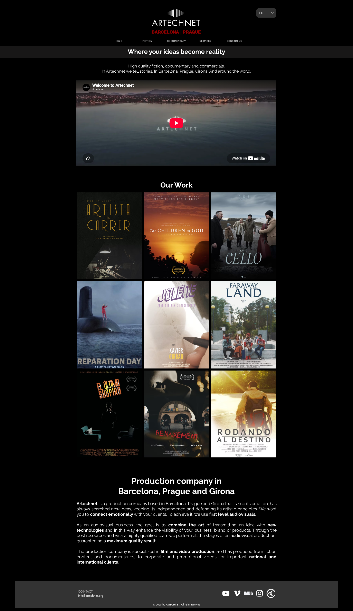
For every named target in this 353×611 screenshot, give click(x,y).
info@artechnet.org (90, 596)
